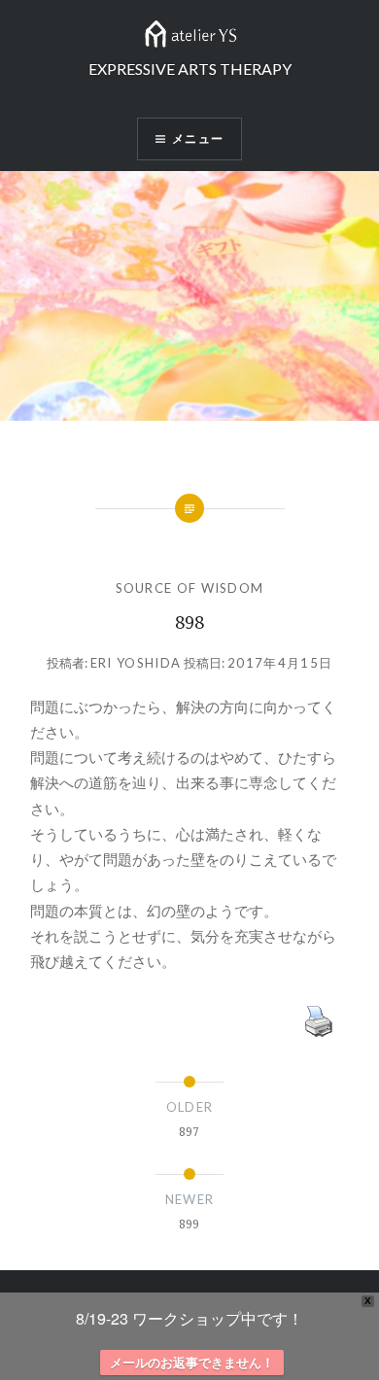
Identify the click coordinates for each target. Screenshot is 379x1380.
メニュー (198, 138)
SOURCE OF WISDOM (190, 588)
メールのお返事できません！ (192, 1362)
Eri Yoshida (135, 663)
